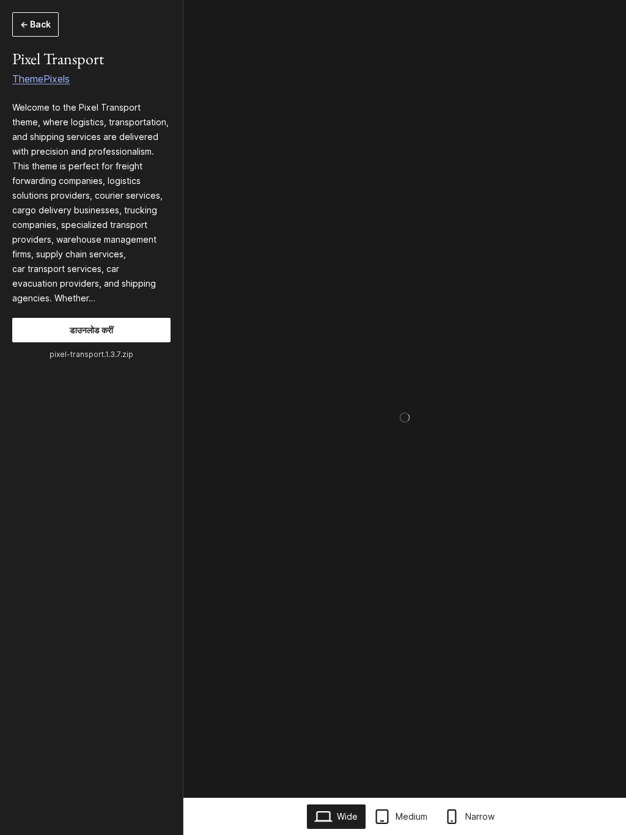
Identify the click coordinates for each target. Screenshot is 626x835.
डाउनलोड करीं (91, 330)
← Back (35, 24)
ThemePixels (41, 79)
